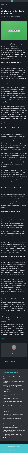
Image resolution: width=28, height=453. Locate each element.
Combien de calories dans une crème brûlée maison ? (13, 402)
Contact (18, 446)
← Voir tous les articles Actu (8, 361)
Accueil (2, 4)
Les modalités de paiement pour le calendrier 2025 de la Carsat (13, 390)
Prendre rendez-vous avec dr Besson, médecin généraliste (13, 382)
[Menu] (16, 1)
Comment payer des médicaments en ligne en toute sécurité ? (13, 410)
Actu (6, 4)
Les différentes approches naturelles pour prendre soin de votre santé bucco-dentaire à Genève (13, 436)
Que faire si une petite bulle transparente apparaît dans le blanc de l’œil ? (12, 386)
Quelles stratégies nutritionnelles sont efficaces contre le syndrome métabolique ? (13, 426)
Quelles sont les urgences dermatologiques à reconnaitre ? (13, 419)
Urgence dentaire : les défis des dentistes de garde (13, 377)
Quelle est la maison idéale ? (9, 423)
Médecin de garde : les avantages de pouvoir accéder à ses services (13, 415)
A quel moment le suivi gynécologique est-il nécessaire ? (13, 394)
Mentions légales (11, 446)
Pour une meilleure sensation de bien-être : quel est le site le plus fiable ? (14, 431)
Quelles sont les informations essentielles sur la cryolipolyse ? (14, 406)
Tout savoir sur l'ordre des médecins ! (11, 398)
